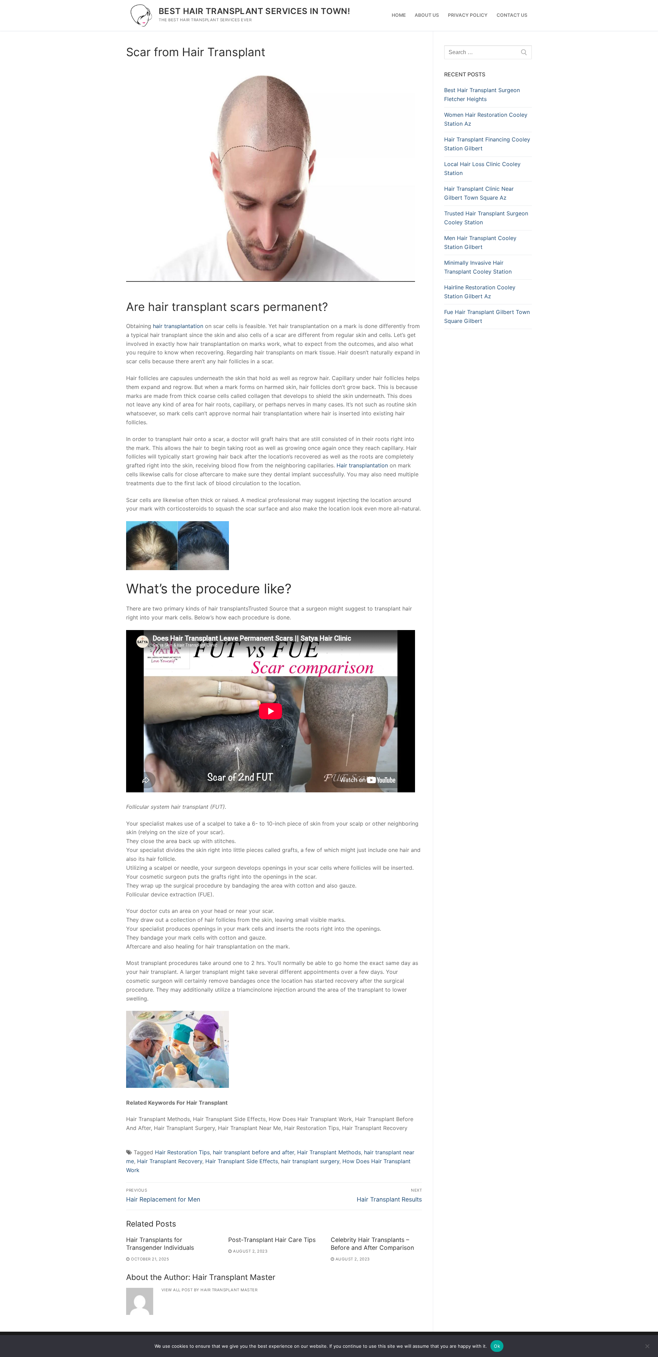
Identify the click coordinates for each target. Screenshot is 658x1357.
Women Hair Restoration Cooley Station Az (485, 119)
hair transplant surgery (310, 1161)
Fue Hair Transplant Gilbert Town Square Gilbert (487, 316)
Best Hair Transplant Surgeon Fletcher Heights (482, 94)
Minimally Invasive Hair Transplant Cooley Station (478, 267)
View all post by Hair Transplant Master (209, 1289)
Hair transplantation (362, 465)
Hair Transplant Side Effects (241, 1161)
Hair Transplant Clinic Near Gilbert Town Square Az (479, 193)
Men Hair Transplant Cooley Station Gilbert (480, 242)
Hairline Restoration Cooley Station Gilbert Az (479, 292)
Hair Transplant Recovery (169, 1161)
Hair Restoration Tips (182, 1152)
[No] (647, 1348)
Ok (497, 1346)
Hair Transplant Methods (329, 1152)
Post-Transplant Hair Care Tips (272, 1239)
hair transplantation (178, 326)
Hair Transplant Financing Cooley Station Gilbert (487, 144)
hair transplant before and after (253, 1152)
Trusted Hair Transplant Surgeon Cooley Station (486, 218)
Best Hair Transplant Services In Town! (254, 11)
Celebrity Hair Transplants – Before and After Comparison (372, 1243)
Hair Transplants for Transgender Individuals (160, 1243)
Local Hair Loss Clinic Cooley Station (482, 168)
